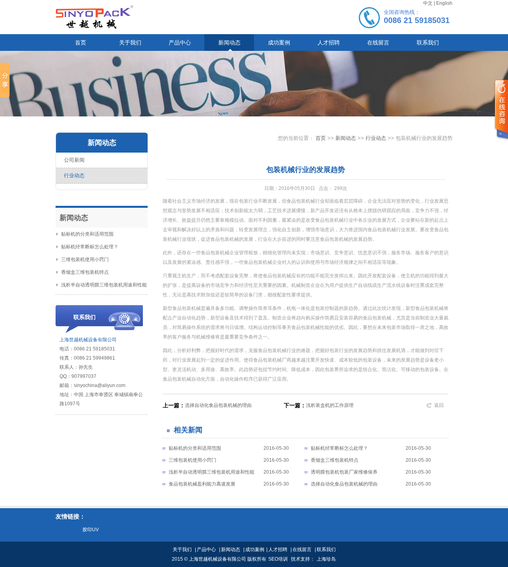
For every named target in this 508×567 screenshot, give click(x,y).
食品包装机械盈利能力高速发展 (202, 484)
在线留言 (302, 549)
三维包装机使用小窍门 (85, 259)
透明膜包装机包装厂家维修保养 (344, 472)
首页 (321, 138)
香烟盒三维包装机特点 (85, 272)
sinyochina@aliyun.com (99, 385)
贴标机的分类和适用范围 (87, 234)
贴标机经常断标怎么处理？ (89, 247)
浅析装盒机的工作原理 (330, 405)
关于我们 (182, 549)
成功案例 (254, 549)
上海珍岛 (326, 559)
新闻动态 (345, 138)
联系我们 (326, 549)
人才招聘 (277, 549)
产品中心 (206, 549)
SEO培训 (278, 559)
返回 (439, 405)
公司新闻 (74, 160)
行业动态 (74, 175)
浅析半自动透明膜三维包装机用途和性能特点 (211, 473)
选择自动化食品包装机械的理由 (218, 405)
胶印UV (91, 529)
